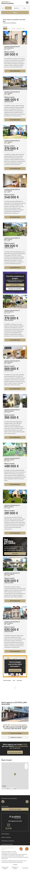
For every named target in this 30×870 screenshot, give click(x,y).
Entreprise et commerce (7, 840)
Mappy (15, 788)
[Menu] (27, 2)
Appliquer (15, 12)
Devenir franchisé (6, 837)
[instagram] (27, 801)
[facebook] (2, 801)
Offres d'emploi (5, 833)
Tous (3, 8)
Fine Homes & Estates (7, 844)
